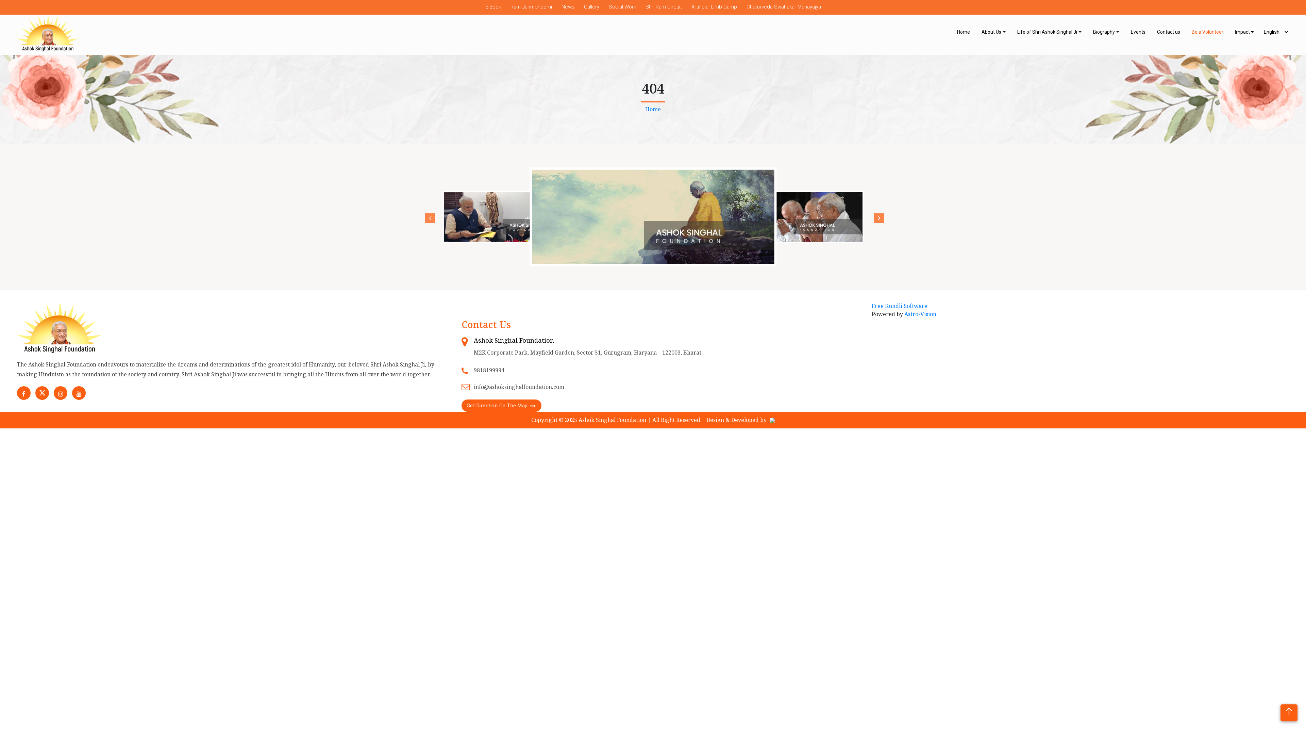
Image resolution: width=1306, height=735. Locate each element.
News (568, 7)
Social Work (622, 7)
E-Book (493, 7)
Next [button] (877, 216)
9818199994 (489, 370)
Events (1138, 32)
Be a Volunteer (1207, 32)
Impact (1243, 32)
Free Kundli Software (899, 306)
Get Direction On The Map (497, 406)
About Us (991, 32)
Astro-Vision (920, 314)
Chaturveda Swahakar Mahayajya (784, 7)
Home (963, 32)
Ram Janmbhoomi (531, 7)
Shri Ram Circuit (664, 7)
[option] (507, 217)
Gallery (591, 7)
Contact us (1168, 32)
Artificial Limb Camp (714, 7)
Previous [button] (428, 216)
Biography (1104, 32)
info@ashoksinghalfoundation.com (519, 387)
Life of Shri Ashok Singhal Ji (1047, 32)
